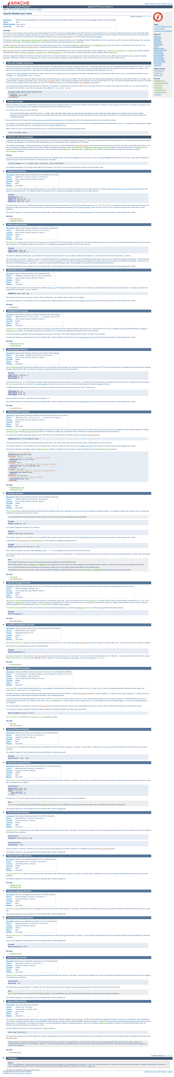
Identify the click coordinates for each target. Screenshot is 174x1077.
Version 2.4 (32, 9)
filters (37, 45)
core (47, 51)
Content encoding (160, 29)
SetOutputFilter (57, 52)
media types (43, 1019)
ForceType (22, 52)
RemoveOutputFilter (160, 62)
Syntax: (9, 177)
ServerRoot (79, 1019)
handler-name (51, 288)
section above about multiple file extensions (47, 120)
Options (13, 723)
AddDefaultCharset (161, 83)
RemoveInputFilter (159, 58)
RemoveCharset (158, 53)
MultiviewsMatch (9, 47)
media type (79, 511)
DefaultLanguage (159, 48)
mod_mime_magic (11, 1038)
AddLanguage (35, 40)
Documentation (22, 9)
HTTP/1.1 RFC (13, 110)
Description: (7, 20)
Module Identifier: (9, 24)
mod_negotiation (66, 37)
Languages (9, 73)
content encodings (22, 73)
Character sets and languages (163, 31)
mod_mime (13, 45)
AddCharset (16, 40)
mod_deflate (95, 435)
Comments (158, 94)
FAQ (159, 4)
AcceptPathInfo (15, 664)
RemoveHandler (158, 57)
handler (29, 45)
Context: (9, 179)
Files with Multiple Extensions (163, 26)
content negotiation (96, 37)
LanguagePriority (37, 540)
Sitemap (170, 4)
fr (147, 16)
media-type (146, 40)
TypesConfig (35, 42)
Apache (5, 9)
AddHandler (75, 45)
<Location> (111, 51)
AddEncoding (25, 40)
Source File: (7, 26)
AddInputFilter (101, 45)
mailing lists (91, 1066)
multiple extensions (86, 212)
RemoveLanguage (159, 60)
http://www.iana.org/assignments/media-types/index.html (125, 1021)
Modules (147, 4)
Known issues (159, 73)
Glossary (164, 4)
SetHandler (31, 52)
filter (42, 873)
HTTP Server (13, 9)
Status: (5, 22)
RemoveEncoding (159, 55)
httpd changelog (159, 71)
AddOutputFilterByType (29, 431)
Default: (9, 633)
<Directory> (120, 51)
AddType (46, 40)
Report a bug (158, 75)
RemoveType (158, 63)
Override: (9, 181)
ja (150, 16)
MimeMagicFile (160, 81)
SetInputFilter (41, 52)
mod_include (104, 849)
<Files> (130, 51)
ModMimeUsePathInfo (160, 50)
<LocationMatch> (46, 717)
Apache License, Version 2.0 (22, 1073)
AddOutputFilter (86, 45)
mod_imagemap (49, 81)
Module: (9, 185)
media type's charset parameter (126, 189)
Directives (154, 4)
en (144, 16)
